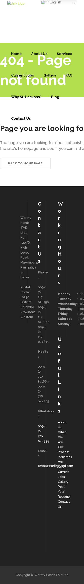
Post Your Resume (64, 491)
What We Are (62, 437)
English (55, 2)
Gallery (63, 482)
